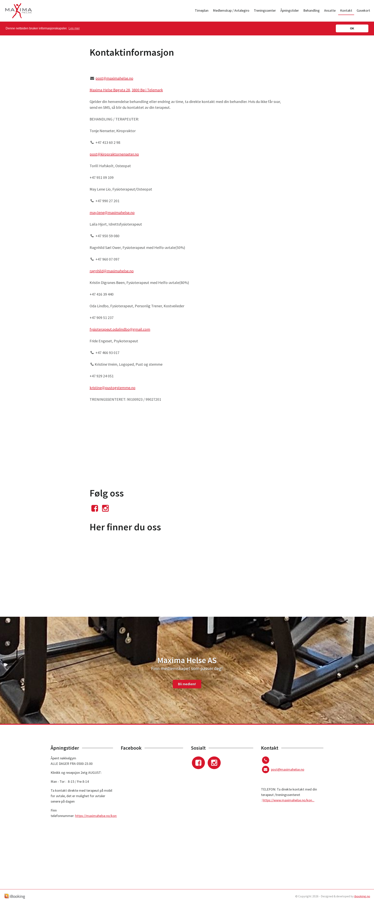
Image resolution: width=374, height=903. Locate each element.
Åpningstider (289, 10)
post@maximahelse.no (114, 78)
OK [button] (352, 28)
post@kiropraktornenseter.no (114, 154)
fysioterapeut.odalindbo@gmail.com (120, 329)
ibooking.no (362, 896)
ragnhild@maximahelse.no (112, 270)
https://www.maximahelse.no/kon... (288, 800)
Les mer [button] (74, 28)
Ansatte (330, 10)
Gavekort (363, 10)
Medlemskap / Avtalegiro (231, 10)
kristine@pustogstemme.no (112, 387)
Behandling (311, 10)
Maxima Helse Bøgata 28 (110, 89)
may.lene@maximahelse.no (112, 212)
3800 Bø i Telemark (147, 89)
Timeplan (201, 10)
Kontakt (346, 10)
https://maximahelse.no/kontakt (99, 815)
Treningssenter (265, 10)
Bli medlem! (187, 684)
